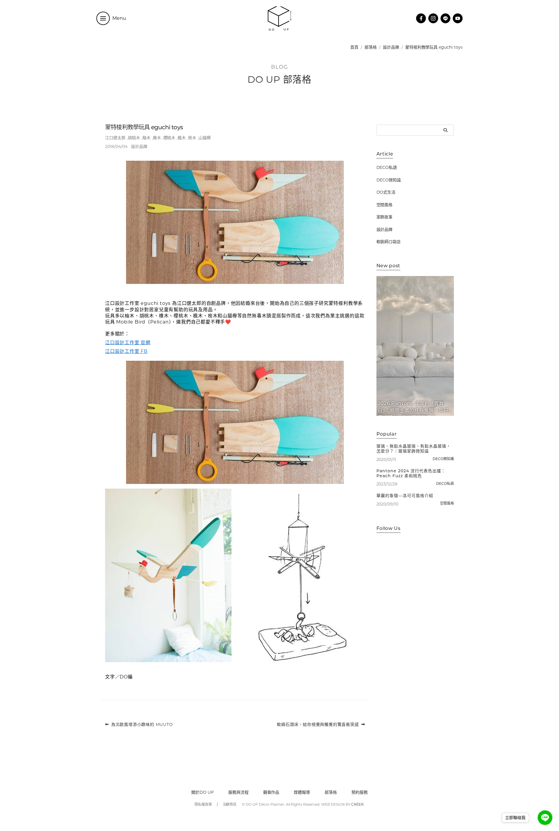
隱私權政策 (203, 804)
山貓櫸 (205, 137)
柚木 (146, 137)
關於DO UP (202, 792)
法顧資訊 (230, 804)
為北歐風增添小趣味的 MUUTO (142, 724)
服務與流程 (238, 792)
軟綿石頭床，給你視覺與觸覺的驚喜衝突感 (318, 724)
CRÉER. (358, 804)
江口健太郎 (115, 137)
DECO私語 (386, 167)
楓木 (182, 137)
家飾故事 (384, 217)
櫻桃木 (169, 137)
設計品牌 (391, 47)
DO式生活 (386, 192)
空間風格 (384, 204)
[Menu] (103, 18)
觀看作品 (271, 792)
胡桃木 (134, 137)
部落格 (371, 47)
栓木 (192, 137)
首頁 (354, 47)
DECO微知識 (388, 180)
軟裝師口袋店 (388, 242)
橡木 (157, 137)
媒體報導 (302, 792)
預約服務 (359, 792)
